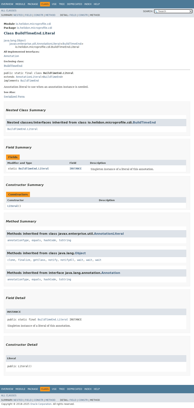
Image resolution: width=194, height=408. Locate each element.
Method (50, 15)
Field (28, 15)
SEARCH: (148, 11)
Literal (12, 205)
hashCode (50, 240)
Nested (18, 15)
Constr (38, 15)
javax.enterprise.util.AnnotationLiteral (34, 43)
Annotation (11, 56)
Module (20, 4)
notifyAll (67, 259)
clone (11, 259)
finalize (24, 259)
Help (97, 4)
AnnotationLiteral (29, 76)
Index (88, 4)
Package (33, 4)
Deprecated (74, 4)
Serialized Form (14, 96)
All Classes (8, 10)
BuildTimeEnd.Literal (22, 129)
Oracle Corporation (41, 404)
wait (80, 259)
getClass (39, 259)
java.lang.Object (15, 40)
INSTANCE (76, 168)
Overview (7, 4)
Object (80, 253)
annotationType (18, 240)
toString (65, 240)
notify (52, 259)
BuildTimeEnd (72, 43)
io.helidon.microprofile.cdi (33, 23)
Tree (62, 4)
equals (36, 240)
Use (54, 4)
